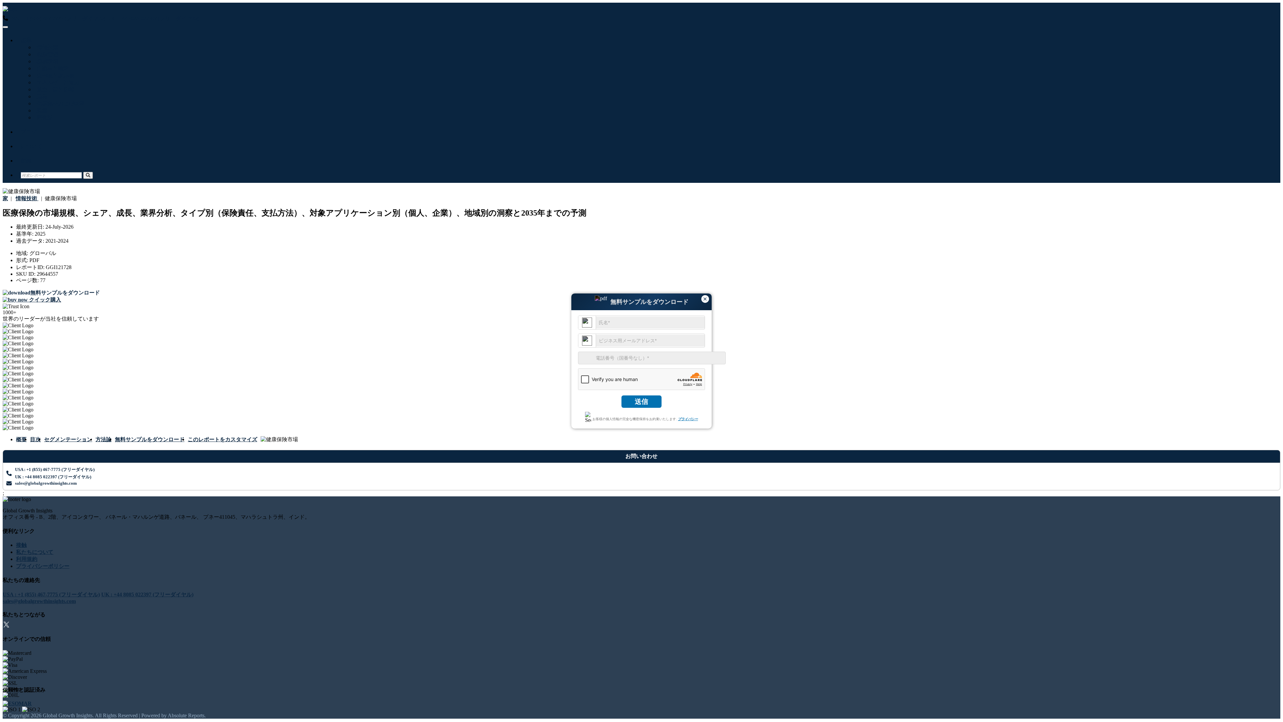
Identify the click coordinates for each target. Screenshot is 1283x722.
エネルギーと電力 (57, 82)
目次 (35, 439)
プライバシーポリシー (42, 566)
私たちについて (34, 552)
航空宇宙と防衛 (54, 89)
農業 (40, 96)
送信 (641, 401)
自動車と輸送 (51, 68)
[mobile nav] (5, 27)
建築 (40, 110)
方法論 (104, 439)
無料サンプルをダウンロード (149, 439)
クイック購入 (44, 300)
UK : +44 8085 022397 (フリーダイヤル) (153, 18)
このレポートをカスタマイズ (222, 439)
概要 (21, 439)
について (31, 146)
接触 (26, 160)
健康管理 (46, 54)
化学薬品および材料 (59, 103)
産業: (27, 40)
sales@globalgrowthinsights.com (46, 483)
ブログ (29, 132)
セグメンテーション (68, 439)
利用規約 (26, 559)
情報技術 (46, 47)
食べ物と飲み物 (54, 75)
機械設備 (46, 61)
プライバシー (688, 419)
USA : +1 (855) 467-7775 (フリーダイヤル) (56, 18)
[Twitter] (6, 625)
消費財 (43, 117)
